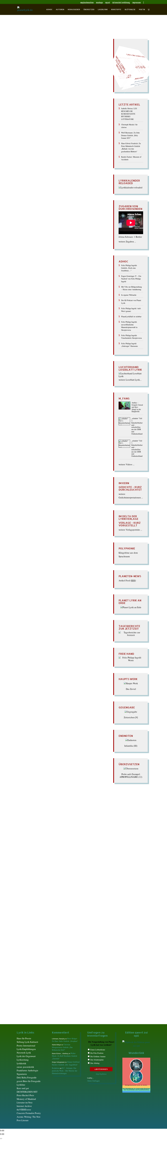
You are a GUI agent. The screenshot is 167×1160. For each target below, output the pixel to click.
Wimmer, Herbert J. (72, 187)
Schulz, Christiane (80, 160)
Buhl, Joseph (60, 319)
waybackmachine (87, 3)
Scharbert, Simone (64, 155)
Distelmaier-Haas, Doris (31, 75)
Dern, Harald (76, 72)
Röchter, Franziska (51, 644)
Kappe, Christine (44, 612)
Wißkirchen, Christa (36, 190)
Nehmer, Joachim (63, 864)
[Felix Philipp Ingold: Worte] (131, 660)
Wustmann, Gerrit (67, 190)
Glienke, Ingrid (30, 593)
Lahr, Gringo (85, 123)
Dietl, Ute (85, 814)
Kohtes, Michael (87, 118)
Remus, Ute (47, 147)
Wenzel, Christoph (32, 907)
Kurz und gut (23, 1088)
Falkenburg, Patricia (34, 86)
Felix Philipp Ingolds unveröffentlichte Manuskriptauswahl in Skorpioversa (129, 326)
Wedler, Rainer (45, 182)
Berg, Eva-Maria (65, 309)
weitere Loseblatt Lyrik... (130, 379)
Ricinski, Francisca (33, 644)
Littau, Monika (31, 859)
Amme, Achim (83, 303)
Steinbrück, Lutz (59, 663)
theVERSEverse (24, 1109)
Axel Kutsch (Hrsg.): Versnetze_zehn (43, 793)
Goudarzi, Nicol (31, 346)
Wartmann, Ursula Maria (34, 432)
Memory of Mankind (26, 1098)
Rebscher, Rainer (31, 400)
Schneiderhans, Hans (60, 158)
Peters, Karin (40, 870)
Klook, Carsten (69, 368)
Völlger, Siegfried (40, 179)
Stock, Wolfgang (30, 665)
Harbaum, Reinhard (78, 96)
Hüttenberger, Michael (33, 362)
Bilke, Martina (32, 62)
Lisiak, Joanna (81, 126)
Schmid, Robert (62, 883)
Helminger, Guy (44, 102)
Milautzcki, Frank (30, 134)
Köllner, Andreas (31, 120)
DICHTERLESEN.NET (27, 1091)
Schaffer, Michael (47, 649)
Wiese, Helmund (69, 184)
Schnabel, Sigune (42, 158)
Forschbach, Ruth (46, 338)
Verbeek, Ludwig (56, 671)
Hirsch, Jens (45, 841)
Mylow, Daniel (65, 136)
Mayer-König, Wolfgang (36, 131)
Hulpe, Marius (61, 360)
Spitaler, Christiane (31, 166)
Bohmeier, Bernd (66, 64)
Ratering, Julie (71, 397)
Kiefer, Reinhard (65, 112)
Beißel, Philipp (78, 56)
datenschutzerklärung (121, 3)
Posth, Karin (56, 144)
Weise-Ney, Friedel (81, 182)
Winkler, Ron (88, 187)
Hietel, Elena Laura (47, 104)
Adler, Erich (36, 303)
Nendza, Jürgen (72, 386)
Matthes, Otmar (87, 128)
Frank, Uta (59, 88)
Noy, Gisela (28, 636)
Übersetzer (89, 9)
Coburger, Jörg (28, 72)
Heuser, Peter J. (31, 104)
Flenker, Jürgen (30, 88)
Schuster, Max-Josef (31, 163)
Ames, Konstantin (74, 51)
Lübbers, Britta (57, 128)
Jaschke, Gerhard (80, 362)
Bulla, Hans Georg (32, 70)
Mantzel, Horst (72, 128)
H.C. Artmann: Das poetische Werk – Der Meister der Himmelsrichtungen (64, 1071)
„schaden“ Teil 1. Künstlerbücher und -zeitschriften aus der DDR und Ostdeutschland (137, 448)
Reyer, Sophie (82, 147)
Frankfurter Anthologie (27, 1070)
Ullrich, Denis (32, 899)
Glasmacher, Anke (78, 91)
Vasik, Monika (55, 177)
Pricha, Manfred (43, 397)
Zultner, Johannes (82, 913)
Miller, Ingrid (80, 381)
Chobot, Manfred (77, 70)
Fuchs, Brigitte (26, 341)
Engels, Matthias (46, 333)
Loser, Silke (43, 128)
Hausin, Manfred (33, 99)
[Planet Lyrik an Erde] (130, 607)
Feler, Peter (82, 86)
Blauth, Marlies (34, 314)
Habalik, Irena (30, 96)
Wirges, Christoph (71, 437)
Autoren (60, 9)
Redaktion (24, 51)
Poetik (142, 9)
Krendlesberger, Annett (65, 370)
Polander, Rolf (42, 144)
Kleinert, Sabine (31, 118)
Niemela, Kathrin (50, 389)
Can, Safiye (61, 322)
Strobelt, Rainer (62, 421)
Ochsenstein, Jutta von (80, 392)
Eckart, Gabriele (76, 78)
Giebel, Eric (48, 830)
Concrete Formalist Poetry (29, 1113)
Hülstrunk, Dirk (29, 107)
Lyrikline (21, 1084)
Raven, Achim (61, 641)
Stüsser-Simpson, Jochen (35, 171)
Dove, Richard (83, 577)
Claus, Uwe (31, 814)
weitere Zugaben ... (127, 241)
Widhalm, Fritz (29, 184)
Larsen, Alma (47, 623)
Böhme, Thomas (49, 64)
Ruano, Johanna (84, 402)
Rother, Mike (55, 150)
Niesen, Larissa (66, 389)
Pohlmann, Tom (28, 144)
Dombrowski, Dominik (70, 75)
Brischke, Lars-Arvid (62, 67)
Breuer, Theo (32, 67)
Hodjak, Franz (64, 104)
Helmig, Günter (29, 102)
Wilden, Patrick (70, 434)
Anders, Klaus (31, 306)
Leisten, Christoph (47, 126)
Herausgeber (74, 9)
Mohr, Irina (42, 631)
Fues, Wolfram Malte (61, 341)
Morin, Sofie (76, 384)
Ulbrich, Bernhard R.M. (37, 177)
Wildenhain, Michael (34, 187)
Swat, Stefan (68, 171)
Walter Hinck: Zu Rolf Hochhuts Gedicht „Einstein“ (64, 1056)
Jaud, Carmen (73, 110)
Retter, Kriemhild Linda (64, 147)
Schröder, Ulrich (63, 160)
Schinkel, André (76, 408)
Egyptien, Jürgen (59, 580)
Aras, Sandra (45, 306)
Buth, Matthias (49, 70)
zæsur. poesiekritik (25, 1066)
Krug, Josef (63, 617)
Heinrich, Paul (52, 601)
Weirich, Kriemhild (62, 182)
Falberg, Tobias (41, 336)
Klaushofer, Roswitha (76, 115)
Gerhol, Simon (32, 343)
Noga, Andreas (71, 139)
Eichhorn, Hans (75, 580)
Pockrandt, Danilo (81, 142)
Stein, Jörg (77, 166)
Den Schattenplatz (97, 1059)
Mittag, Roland (29, 631)
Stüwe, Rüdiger (55, 171)
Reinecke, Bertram (32, 147)
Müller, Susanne (50, 136)
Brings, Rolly (45, 67)
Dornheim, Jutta (68, 577)
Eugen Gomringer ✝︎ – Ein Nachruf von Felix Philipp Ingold (131, 279)
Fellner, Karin (28, 827)
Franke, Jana (70, 88)
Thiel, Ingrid (56, 424)
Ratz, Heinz (85, 873)
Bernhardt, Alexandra (33, 59)
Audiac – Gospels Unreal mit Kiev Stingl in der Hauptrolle (137, 407)
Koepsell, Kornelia (48, 118)
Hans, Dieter (62, 96)
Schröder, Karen (47, 160)
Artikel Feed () (127, 580)
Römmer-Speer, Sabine (75, 875)
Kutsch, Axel (33, 123)
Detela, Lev (40, 328)
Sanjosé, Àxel (68, 152)
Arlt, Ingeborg (63, 54)
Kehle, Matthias (33, 849)
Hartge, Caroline (52, 351)
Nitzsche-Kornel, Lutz (53, 139)
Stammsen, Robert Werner (49, 660)
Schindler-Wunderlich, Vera (55, 408)
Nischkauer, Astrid (33, 139)
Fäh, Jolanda (40, 585)
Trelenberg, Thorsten (63, 174)
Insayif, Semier (32, 110)
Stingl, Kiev (64, 168)
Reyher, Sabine (43, 402)
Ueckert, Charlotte (34, 426)
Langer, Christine (32, 623)
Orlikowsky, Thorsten (33, 142)
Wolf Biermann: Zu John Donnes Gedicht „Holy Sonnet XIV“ (130, 135)
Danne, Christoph (57, 325)
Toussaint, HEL (30, 174)
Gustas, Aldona (78, 833)
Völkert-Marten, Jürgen (37, 429)
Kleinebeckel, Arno (53, 368)
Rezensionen (57, 402)
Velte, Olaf (68, 177)
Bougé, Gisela (85, 567)
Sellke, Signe (85, 657)
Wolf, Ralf (29, 440)
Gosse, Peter (27, 94)
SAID (27, 152)
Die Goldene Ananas (97, 1056)
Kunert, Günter (45, 854)
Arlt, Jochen (76, 54)
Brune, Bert (48, 319)
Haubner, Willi (67, 351)
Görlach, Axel (64, 343)
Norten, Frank (62, 392)
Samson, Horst (43, 878)
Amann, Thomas (57, 51)
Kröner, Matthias (63, 120)
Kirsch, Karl (44, 115)
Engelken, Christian (73, 80)
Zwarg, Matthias (33, 192)
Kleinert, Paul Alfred (30, 851)
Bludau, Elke (63, 314)
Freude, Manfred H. (86, 88)
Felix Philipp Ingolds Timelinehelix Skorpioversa (131, 336)
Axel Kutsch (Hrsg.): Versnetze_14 (41, 47)
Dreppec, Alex (47, 78)
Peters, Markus (64, 142)
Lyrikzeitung (23, 1059)
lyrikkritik (21, 1063)
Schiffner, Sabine (33, 408)
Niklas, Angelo (66, 867)
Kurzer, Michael (79, 120)
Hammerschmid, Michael (67, 349)
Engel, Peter (57, 80)
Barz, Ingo (66, 56)
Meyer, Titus (81, 862)
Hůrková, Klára (67, 107)
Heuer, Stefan (61, 357)
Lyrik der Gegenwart (26, 1056)
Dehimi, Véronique (75, 325)
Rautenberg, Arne (45, 641)
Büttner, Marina (48, 322)
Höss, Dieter (27, 607)
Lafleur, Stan (72, 123)
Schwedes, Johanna (34, 889)
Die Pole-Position (96, 1053)
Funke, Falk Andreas (51, 591)
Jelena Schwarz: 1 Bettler (130, 236)
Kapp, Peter (44, 365)
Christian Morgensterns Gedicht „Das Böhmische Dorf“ (62, 1047)
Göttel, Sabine (40, 94)
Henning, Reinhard (76, 102)
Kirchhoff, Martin (29, 115)
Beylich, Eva (75, 59)
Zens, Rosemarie (78, 440)
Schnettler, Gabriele (80, 158)
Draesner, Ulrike (32, 78)
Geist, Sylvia (63, 91)
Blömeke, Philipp (65, 564)
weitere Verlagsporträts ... (130, 529)
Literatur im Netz (24, 1102)
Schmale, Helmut (46, 883)
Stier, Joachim (52, 168)
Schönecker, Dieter (34, 886)
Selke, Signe (63, 163)
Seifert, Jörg (33, 416)
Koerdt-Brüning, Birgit (68, 118)
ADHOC (49, 9)
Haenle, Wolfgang (46, 349)
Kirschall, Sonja (58, 115)
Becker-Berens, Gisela (46, 309)
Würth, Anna (52, 190)
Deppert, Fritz (63, 72)
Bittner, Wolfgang (71, 62)
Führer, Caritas (31, 91)
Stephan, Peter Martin (34, 168)
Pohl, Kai (77, 394)
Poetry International (26, 1045)
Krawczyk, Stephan (32, 617)
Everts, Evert (64, 83)
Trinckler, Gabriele (83, 174)
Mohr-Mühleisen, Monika (58, 384)
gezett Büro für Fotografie (29, 1081)
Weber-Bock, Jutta (62, 673)
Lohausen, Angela (42, 378)
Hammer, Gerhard (30, 599)
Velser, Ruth (30, 671)
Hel (61, 601)
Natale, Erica (79, 136)
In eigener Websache (128, 295)
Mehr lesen (22, 203)
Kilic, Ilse (87, 365)
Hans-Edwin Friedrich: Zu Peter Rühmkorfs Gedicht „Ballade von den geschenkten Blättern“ (131, 147)
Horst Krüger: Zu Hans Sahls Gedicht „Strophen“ (65, 1039)
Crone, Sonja (50, 72)
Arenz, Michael (48, 54)
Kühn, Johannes (77, 617)
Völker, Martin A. (82, 177)
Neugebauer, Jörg (33, 389)
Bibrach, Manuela (47, 311)
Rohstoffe (116, 9)
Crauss (40, 72)
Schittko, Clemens (60, 652)
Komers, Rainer (47, 120)
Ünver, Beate (46, 899)
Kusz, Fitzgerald (33, 373)
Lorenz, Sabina (46, 859)
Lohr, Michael (30, 128)
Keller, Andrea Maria (47, 112)
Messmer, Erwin (69, 131)
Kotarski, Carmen (87, 851)
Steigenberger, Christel (34, 418)
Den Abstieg (94, 1063)
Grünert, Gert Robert (78, 346)
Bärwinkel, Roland (51, 56)
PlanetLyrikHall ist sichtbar (131, 316)
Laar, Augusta (59, 123)
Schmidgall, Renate (35, 410)
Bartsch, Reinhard (32, 559)
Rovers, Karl (67, 150)
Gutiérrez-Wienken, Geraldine (42, 596)
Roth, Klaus (43, 150)
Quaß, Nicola (69, 144)
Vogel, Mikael (31, 902)
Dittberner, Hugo (51, 75)
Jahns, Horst (46, 110)
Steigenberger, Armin (72, 660)
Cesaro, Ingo (62, 70)
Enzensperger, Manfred (36, 83)
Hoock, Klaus (78, 104)
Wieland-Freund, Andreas (49, 184)
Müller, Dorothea (31, 864)
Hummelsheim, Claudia (48, 107)
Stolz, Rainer (77, 168)
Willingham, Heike (53, 187)
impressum (136, 3)
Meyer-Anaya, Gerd (64, 381)
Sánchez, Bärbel (53, 152)
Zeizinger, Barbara (85, 190)
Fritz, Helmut (76, 827)
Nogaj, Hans (85, 139)
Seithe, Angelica (49, 163)
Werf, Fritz (51, 676)
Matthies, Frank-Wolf (33, 628)
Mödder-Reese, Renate (65, 134)
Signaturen (22, 1073)
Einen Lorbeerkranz (97, 1049)
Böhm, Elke (36, 64)
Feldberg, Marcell (52, 86)
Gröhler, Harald (69, 94)
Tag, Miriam (30, 424)
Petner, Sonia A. (56, 636)
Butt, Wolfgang (33, 322)
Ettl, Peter (52, 83)
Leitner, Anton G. (65, 126)
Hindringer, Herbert (77, 357)
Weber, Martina (30, 182)
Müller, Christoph (33, 136)
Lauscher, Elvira (58, 376)
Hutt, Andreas (78, 607)
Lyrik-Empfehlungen (26, 1049)
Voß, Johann (54, 179)
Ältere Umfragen (93, 1081)
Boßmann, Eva (61, 567)
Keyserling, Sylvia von (63, 612)
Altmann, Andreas (70, 798)
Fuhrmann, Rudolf (47, 91)
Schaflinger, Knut (47, 155)
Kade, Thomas (87, 110)
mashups (99, 3)
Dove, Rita (41, 819)
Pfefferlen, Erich (32, 394)
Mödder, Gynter (47, 134)
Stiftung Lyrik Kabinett (27, 1041)
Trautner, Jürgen (45, 174)
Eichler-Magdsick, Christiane (37, 80)
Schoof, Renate (32, 160)
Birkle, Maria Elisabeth (51, 62)
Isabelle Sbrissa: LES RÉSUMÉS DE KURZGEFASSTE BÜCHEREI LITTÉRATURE (129, 113)
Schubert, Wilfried (48, 413)
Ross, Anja (32, 150)
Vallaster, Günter (60, 899)
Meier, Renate (54, 131)
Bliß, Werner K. (49, 314)
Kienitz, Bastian (81, 112)
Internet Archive (24, 1106)
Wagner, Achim (68, 179)
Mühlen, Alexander (86, 134)
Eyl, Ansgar (76, 83)
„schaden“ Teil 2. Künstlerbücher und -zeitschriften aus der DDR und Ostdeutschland (137, 426)
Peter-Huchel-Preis (25, 1095)
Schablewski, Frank (60, 405)
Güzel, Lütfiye (84, 94)
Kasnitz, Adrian (29, 112)
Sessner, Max (76, 163)
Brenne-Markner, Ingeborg (64, 317)
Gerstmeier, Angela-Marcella (75, 591)
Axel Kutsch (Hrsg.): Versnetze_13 (41, 549)
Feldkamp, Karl (69, 86)
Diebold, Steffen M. (69, 575)
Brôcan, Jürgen (80, 67)
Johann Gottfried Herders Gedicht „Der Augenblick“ (65, 1063)
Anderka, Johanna (32, 54)
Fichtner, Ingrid (42, 827)
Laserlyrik (103, 9)
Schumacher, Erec (84, 413)
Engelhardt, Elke (30, 333)
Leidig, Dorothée (30, 126)
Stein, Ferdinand (63, 166)
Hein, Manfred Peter (51, 99)
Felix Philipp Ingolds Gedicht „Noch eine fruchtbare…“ (129, 268)
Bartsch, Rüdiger (34, 56)
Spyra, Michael (48, 166)
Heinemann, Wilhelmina (73, 99)
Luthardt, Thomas (72, 378)
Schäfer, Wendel (30, 155)
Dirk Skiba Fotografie (27, 1077)
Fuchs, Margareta (42, 341)
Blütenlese (130, 9)
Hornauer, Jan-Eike (45, 360)
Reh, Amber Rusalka (49, 400)
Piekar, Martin (47, 394)
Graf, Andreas (55, 94)
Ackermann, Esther (40, 51)
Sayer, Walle (81, 152)
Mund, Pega (30, 386)
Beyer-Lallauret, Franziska (56, 59)
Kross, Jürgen (30, 854)
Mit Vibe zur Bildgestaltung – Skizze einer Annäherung (131, 288)
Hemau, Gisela (59, 102)
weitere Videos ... (126, 464)
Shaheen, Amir (62, 416)
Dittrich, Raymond (71, 328)
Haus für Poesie (24, 1038)
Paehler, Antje (50, 142)
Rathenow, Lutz (83, 144)
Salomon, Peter (38, 152)
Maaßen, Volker (67, 625)
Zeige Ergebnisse (101, 1074)
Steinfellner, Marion (48, 894)
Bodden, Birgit (88, 314)
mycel (107, 3)
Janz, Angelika (59, 110)
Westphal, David (64, 676)
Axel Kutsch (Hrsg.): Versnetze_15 (41, 299)
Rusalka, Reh (31, 647)
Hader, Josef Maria (46, 96)
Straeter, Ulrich (47, 421)
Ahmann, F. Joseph (52, 798)
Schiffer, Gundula (82, 155)
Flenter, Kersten (45, 88)
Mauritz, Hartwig (46, 381)
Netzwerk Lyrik (24, 1052)
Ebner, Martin (61, 78)
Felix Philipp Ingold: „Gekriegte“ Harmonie (129, 344)
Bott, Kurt (79, 64)
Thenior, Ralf (81, 171)
